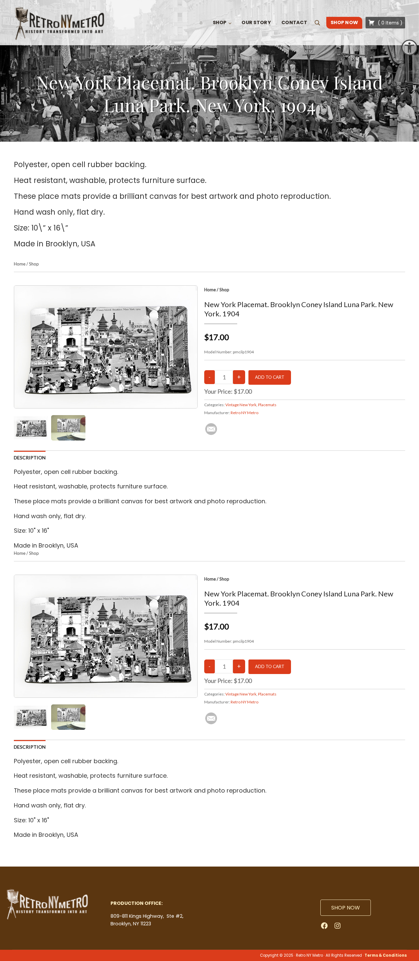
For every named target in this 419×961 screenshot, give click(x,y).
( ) (389, 22)
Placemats (267, 404)
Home (19, 264)
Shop (34, 264)
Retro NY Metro (244, 412)
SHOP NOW (345, 907)
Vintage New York (240, 404)
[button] (409, 47)
